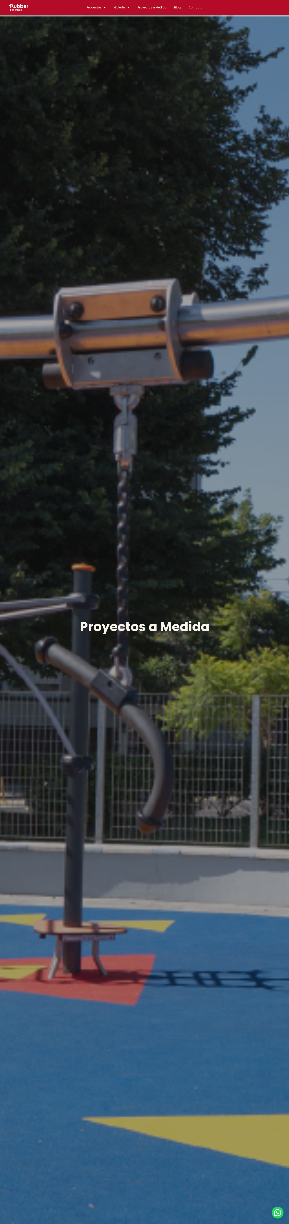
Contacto (195, 7)
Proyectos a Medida (152, 7)
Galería (119, 7)
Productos (94, 7)
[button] (277, 1212)
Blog (177, 7)
